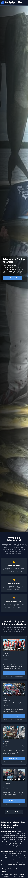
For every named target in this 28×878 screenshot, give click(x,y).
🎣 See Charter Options (12, 278)
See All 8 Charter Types (14, 812)
